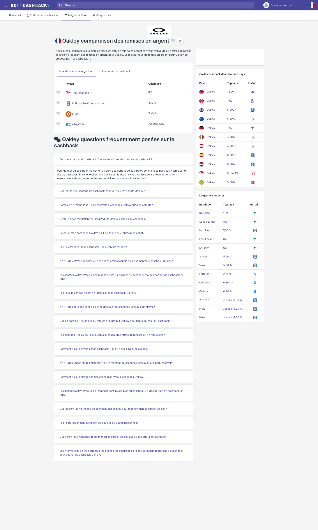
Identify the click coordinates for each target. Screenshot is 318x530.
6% (225, 238)
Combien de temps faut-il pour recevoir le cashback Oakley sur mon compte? (106, 204)
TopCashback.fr (81, 92)
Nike (202, 317)
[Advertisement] (230, 57)
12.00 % (232, 91)
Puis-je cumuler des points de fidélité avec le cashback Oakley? (97, 292)
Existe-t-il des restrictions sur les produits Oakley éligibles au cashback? (102, 218)
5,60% (231, 182)
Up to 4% (232, 173)
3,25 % (152, 113)
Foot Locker (206, 238)
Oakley (211, 91)
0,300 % (228, 282)
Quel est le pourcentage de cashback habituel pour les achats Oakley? (102, 190)
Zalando (204, 299)
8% (150, 92)
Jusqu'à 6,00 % (232, 299)
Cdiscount (205, 282)
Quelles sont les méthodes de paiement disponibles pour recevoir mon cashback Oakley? (113, 408)
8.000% (231, 109)
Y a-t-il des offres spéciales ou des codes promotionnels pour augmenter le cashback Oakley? (116, 260)
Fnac (202, 308)
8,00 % (231, 154)
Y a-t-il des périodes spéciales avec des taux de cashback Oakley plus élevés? (107, 306)
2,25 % (227, 273)
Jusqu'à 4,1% (156, 123)
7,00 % (227, 230)
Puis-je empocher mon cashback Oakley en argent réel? (93, 246)
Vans (202, 265)
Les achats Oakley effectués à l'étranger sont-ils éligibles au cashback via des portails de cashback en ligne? (121, 392)
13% (225, 213)
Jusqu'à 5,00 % (232, 308)
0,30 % (227, 291)
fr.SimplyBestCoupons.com (88, 103)
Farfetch (204, 273)
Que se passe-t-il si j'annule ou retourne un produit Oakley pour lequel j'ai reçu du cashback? (115, 320)
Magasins (77, 15)
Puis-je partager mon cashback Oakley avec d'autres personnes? (98, 422)
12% (229, 127)
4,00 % (231, 145)
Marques (103, 15)
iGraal (75, 113)
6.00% (231, 118)
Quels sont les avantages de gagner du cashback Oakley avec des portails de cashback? (113, 436)
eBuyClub (78, 124)
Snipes (203, 256)
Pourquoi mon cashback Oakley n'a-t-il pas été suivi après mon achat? (101, 232)
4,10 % (152, 102)
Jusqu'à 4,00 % (232, 317)
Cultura (203, 291)
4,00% (231, 136)
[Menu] (6, 5)
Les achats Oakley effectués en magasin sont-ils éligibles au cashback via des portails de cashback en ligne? (121, 276)
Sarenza (204, 247)
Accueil (16, 15)
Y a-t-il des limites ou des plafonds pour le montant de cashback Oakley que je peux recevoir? (116, 362)
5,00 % (227, 256)
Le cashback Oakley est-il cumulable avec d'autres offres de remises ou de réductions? (112, 334)
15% (229, 100)
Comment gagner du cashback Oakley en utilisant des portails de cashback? (105, 159)
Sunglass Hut (207, 221)
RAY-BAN (204, 213)
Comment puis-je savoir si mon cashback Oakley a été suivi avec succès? (103, 348)
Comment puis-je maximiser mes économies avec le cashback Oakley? (101, 376)
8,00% (231, 163)
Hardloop (204, 230)
